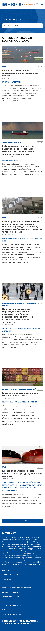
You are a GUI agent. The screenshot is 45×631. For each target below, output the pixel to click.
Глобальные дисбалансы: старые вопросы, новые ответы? (20, 394)
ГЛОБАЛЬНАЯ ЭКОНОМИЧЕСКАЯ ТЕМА (17, 588)
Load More (22, 520)
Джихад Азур (22, 482)
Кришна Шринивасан (27, 488)
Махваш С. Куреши (26, 328)
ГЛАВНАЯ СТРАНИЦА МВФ (12, 614)
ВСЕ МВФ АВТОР (11, 25)
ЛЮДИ (4, 610)
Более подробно (34, 564)
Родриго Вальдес (9, 490)
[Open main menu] (42, 4)
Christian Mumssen (29, 402)
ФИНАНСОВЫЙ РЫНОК (11, 592)
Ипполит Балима (9, 238)
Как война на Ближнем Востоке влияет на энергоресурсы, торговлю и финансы (22, 473)
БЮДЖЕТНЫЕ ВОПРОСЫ (11, 597)
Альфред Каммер (29, 485)
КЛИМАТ (5, 570)
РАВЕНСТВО (6, 579)
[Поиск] (37, 4)
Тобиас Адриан (9, 482)
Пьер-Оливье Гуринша (11, 160)
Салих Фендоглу (9, 328)
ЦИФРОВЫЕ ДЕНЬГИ (10, 575)
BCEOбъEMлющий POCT (12, 605)
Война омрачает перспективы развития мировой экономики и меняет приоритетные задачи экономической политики (19, 150)
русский (28, 4)
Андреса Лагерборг (26, 238)
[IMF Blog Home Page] (12, 4)
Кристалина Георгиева (12, 82)
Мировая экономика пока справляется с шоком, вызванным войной (20, 73)
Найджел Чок (35, 482)
